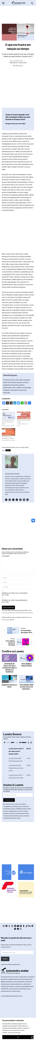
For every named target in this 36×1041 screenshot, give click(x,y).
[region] (18, 1029)
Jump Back (28, 742)
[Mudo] (20, 742)
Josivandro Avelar (18, 61)
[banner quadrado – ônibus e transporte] (10, 889)
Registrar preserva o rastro (9, 686)
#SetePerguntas (18, 65)
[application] (18, 742)
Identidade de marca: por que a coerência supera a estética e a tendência (9, 668)
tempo (8, 450)
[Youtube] (24, 500)
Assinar (5, 959)
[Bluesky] (20, 500)
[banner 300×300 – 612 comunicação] (10, 872)
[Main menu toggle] (3, 3)
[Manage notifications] (32, 1037)
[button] (32, 3)
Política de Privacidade (14, 1032)
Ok (18, 1037)
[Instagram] (6, 500)
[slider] (12, 742)
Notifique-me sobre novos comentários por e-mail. (15, 594)
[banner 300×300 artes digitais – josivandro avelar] (26, 872)
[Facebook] (10, 500)
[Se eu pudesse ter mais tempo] (23, 415)
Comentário (6, 556)
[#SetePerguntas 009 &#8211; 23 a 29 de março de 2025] (8, 415)
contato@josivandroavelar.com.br (11, 996)
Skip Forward (31, 742)
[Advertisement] (18, 13)
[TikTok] (27, 500)
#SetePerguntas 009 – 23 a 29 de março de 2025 (8, 422)
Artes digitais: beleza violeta (26, 665)
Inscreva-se (9, 800)
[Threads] (17, 500)
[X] (13, 500)
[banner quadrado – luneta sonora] (26, 889)
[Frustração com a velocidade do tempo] (8, 432)
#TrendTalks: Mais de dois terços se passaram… (26, 687)
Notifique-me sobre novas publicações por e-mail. (14, 601)
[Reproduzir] (5, 742)
